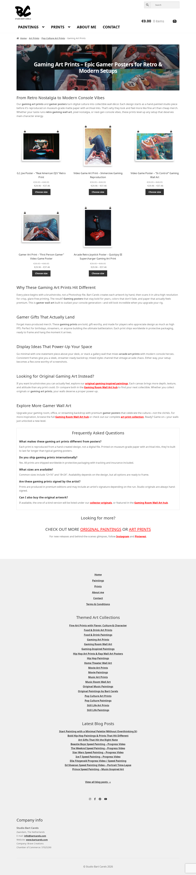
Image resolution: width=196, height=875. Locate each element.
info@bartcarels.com (35, 835)
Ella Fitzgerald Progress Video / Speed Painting (98, 761)
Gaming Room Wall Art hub (101, 387)
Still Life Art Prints (98, 705)
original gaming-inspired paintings (106, 383)
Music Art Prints (98, 677)
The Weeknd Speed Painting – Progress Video (98, 748)
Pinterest (140, 536)
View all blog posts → (98, 782)
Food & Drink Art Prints (98, 630)
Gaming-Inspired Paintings (98, 649)
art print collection (132, 417)
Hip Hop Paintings (98, 658)
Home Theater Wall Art (98, 663)
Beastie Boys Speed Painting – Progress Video (98, 744)
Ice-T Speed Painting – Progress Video (98, 756)
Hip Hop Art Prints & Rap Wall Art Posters (98, 653)
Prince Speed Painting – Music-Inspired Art (98, 769)
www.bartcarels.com (37, 839)
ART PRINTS (140, 529)
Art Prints (34, 38)
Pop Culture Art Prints (53, 38)
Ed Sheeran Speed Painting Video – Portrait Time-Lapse (98, 765)
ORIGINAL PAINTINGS (100, 529)
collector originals (101, 502)
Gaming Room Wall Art (98, 644)
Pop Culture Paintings (98, 700)
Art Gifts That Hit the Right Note (98, 740)
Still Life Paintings (98, 710)
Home (23, 38)
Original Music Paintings (98, 686)
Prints (57, 26)
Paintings (28, 26)
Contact (111, 26)
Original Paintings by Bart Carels (98, 691)
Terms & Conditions (98, 604)
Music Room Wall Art (98, 682)
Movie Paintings (98, 672)
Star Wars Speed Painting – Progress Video (98, 752)
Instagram (122, 536)
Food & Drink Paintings (98, 635)
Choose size (41, 192)
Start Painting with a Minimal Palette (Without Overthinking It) (98, 731)
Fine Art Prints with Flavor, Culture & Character (98, 625)
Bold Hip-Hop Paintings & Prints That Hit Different (98, 735)
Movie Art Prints (98, 667)
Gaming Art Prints (98, 639)
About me (86, 26)
